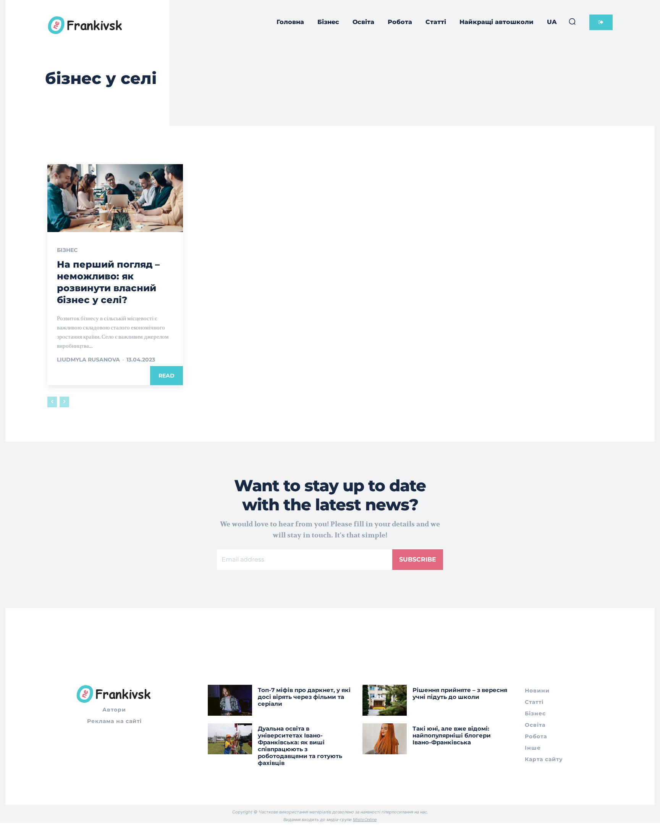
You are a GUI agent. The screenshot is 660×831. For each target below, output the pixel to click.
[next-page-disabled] (64, 402)
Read (167, 375)
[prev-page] (52, 402)
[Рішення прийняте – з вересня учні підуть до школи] (384, 700)
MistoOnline (365, 819)
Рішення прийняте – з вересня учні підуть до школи (459, 693)
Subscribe (417, 559)
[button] (572, 21)
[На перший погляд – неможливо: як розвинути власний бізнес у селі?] (115, 198)
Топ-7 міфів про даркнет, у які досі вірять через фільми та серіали (304, 696)
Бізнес (67, 250)
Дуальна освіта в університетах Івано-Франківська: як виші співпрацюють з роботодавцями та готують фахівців (300, 745)
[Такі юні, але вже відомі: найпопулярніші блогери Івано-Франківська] (384, 738)
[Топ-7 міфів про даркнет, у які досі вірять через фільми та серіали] (230, 700)
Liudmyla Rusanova (88, 359)
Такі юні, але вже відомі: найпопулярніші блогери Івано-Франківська (451, 735)
